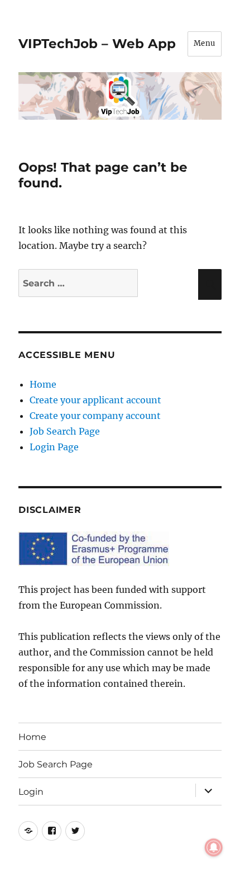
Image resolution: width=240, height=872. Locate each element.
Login (31, 791)
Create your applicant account (95, 400)
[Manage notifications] (214, 847)
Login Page (54, 447)
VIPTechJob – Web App (97, 43)
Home (43, 384)
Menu (204, 43)
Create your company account (95, 415)
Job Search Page (65, 431)
